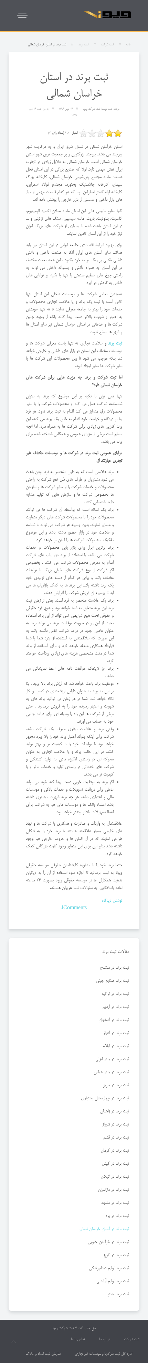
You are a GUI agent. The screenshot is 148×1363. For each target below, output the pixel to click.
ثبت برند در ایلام (116, 1046)
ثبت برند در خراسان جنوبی (108, 1242)
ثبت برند (83, 45)
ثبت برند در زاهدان (114, 1111)
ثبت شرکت (107, 45)
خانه (128, 45)
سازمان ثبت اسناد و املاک (43, 1354)
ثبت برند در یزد (117, 1216)
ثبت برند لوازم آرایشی (112, 1281)
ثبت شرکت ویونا (63, 1328)
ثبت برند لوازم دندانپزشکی (109, 1268)
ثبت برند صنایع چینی (112, 980)
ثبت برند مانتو (118, 1294)
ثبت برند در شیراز (115, 1124)
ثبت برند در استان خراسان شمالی (103, 1229)
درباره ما (104, 1339)
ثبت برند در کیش (115, 1163)
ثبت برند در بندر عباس (111, 1072)
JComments (74, 908)
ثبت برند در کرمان (115, 1150)
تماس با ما (78, 1339)
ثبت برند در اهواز (116, 1033)
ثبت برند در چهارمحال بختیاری (105, 1098)
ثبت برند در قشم (116, 1137)
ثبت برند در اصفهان (113, 1020)
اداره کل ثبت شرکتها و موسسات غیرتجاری (103, 1354)
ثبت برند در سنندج (114, 967)
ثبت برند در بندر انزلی (112, 1059)
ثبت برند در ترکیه (115, 994)
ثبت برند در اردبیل (115, 1007)
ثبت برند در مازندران (113, 1189)
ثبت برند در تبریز (116, 1085)
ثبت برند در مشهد (115, 1203)
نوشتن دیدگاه (112, 900)
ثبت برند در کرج (116, 1255)
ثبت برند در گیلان (115, 1176)
